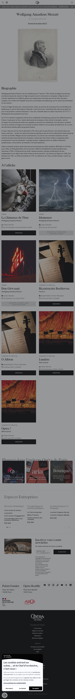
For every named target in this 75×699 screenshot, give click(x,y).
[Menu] (72, 2)
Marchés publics (37, 633)
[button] (5, 695)
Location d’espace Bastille (59, 515)
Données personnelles (38, 647)
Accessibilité (37, 649)
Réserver (18, 233)
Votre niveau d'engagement (14, 516)
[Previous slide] (65, 527)
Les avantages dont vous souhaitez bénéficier (13, 519)
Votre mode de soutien (12, 510)
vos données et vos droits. (41, 574)
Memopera (37, 636)
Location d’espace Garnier (59, 512)
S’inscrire (62, 552)
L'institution (38, 628)
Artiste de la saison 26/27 (37, 23)
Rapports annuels (37, 631)
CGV (37, 652)
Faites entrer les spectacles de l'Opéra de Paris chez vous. (13, 478)
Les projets (8, 513)
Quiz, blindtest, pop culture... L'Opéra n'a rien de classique (37, 478)
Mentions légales (37, 638)
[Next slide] (69, 527)
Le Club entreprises (34, 512)
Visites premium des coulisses (34, 518)
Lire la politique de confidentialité (15, 683)
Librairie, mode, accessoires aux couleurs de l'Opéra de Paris (61, 478)
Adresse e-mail (41, 551)
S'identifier (63, 7)
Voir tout (7, 523)
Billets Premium (33, 515)
